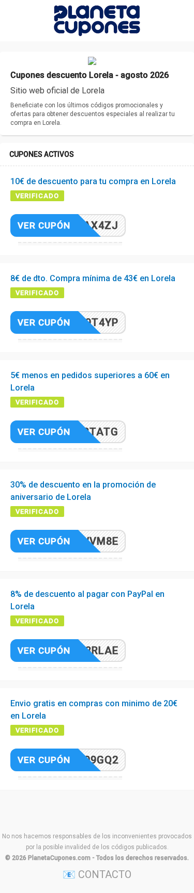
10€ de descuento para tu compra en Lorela (93, 181)
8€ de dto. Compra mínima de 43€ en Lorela (92, 278)
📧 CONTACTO (97, 874)
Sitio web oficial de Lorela (57, 90)
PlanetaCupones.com (59, 858)
